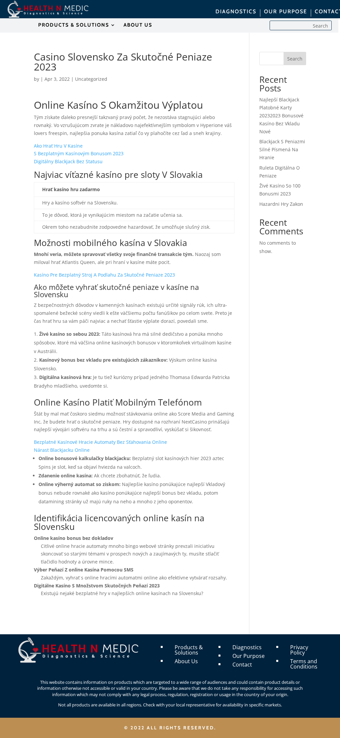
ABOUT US (138, 25)
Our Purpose (248, 656)
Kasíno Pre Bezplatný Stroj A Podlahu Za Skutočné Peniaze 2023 (104, 275)
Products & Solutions (189, 650)
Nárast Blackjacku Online (62, 450)
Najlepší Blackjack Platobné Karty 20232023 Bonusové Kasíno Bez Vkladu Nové (281, 115)
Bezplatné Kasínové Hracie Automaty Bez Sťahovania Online (100, 442)
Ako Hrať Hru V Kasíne (58, 146)
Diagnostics (247, 647)
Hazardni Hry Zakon (281, 204)
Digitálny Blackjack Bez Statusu (68, 161)
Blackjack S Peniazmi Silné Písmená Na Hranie (282, 149)
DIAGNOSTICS (235, 12)
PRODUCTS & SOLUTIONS (73, 25)
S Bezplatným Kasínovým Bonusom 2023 (79, 153)
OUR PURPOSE (285, 12)
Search (294, 59)
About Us (186, 661)
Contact (242, 664)
